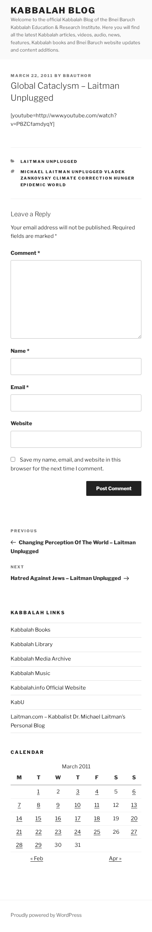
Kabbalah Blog (53, 10)
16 (58, 818)
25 (97, 832)
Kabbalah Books (31, 630)
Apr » (115, 858)
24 (77, 832)
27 (134, 832)
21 (19, 832)
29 (38, 845)
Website (21, 423)
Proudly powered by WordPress (46, 915)
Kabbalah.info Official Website (48, 688)
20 (134, 818)
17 (78, 818)
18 (97, 818)
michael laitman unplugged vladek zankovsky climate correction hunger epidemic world (78, 178)
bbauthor (77, 75)
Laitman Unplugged (49, 161)
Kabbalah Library (32, 644)
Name (20, 351)
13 (134, 805)
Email (20, 387)
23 (58, 832)
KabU (17, 702)
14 (19, 818)
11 (96, 805)
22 (38, 832)
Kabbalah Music (30, 673)
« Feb (36, 858)
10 (78, 805)
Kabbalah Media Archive (41, 659)
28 (19, 845)
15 (38, 818)
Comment (25, 253)
